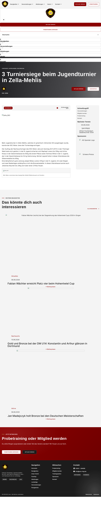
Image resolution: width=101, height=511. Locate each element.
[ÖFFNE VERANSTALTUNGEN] (32, 4)
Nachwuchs (20, 68)
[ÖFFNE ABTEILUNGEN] (44, 4)
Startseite (5, 68)
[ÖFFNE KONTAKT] (61, 4)
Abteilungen (12, 68)
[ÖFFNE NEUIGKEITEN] (18, 4)
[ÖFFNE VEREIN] (52, 4)
